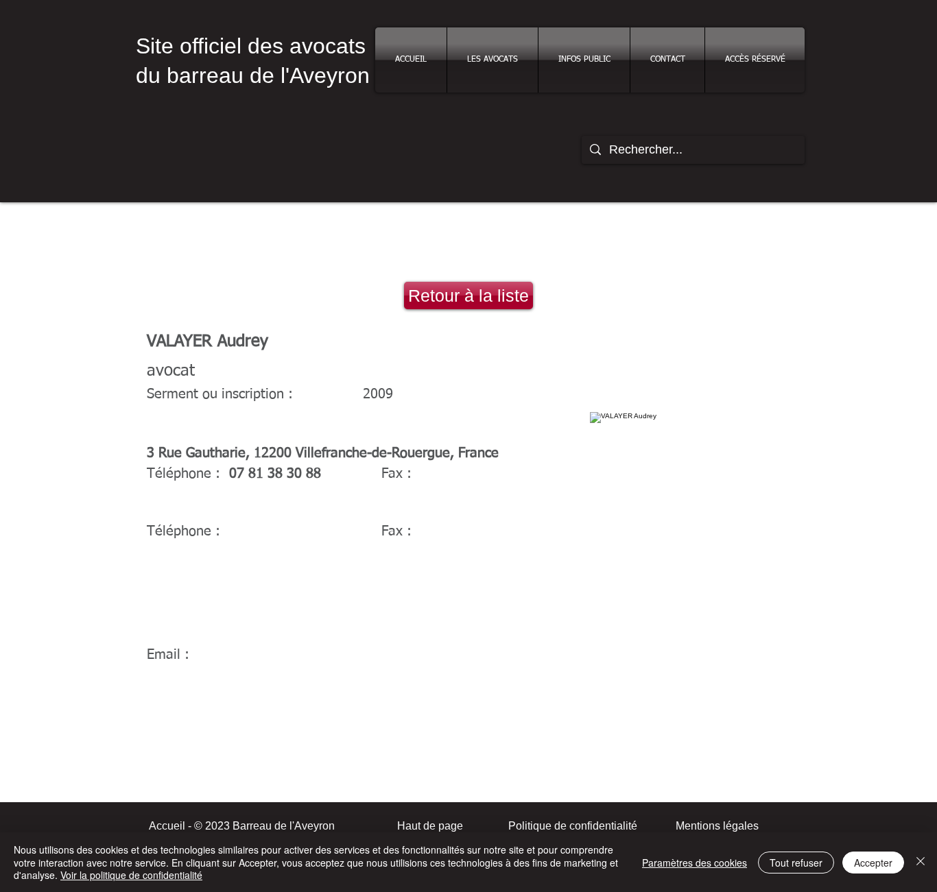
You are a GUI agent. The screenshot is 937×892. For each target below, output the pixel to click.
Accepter (873, 862)
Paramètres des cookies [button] (694, 862)
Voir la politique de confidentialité (131, 875)
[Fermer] (920, 862)
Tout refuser (796, 862)
